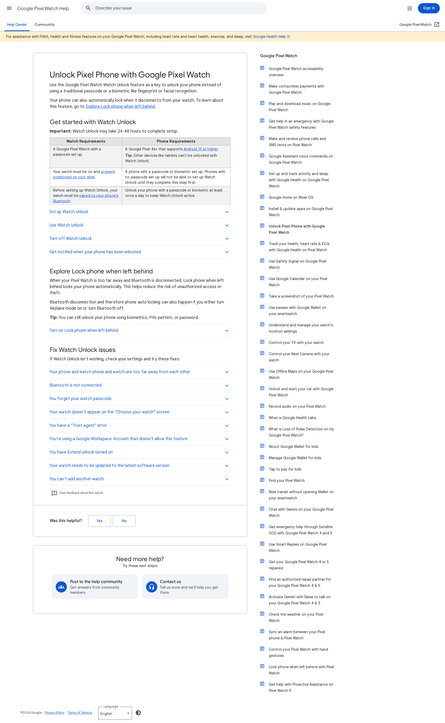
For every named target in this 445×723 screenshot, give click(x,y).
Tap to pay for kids (285, 469)
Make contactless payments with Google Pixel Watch (296, 89)
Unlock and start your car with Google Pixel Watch (301, 392)
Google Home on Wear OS (291, 197)
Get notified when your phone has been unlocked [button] (95, 252)
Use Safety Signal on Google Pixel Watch (297, 264)
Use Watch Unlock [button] (66, 225)
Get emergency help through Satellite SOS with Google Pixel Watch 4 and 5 (301, 530)
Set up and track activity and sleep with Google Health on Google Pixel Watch (299, 179)
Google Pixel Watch (278, 55)
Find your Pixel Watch (287, 480)
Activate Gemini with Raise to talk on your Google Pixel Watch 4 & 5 (300, 600)
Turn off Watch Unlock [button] (70, 238)
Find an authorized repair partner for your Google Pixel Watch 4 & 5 (300, 582)
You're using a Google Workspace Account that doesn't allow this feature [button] (118, 438)
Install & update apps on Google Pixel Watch (301, 211)
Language (111, 706)
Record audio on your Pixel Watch (297, 406)
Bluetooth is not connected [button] (75, 385)
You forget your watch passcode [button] (80, 398)
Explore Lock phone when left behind (120, 106)
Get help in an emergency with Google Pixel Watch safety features (301, 124)
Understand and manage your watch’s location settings (301, 328)
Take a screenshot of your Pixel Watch (301, 296)
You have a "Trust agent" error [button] (78, 425)
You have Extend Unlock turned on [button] (81, 452)
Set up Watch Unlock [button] (68, 211)
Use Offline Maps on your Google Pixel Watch (301, 374)
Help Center (17, 24)
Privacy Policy (54, 713)
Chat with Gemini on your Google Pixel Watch (301, 512)
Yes (99, 521)
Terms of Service (79, 713)
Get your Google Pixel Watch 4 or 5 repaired (299, 565)
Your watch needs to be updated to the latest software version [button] (109, 465)
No (124, 521)
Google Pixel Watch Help (43, 8)
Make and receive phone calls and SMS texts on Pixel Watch (297, 141)
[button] (9, 8)
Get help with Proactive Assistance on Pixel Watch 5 (301, 687)
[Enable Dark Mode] (138, 713)
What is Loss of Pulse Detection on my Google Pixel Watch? (301, 432)
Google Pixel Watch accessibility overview (296, 71)
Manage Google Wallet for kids (295, 458)
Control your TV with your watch (296, 342)
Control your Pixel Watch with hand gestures (298, 652)
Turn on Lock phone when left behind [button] (83, 330)
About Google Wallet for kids (293, 446)
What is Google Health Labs (292, 417)
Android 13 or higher (201, 149)
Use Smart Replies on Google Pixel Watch (298, 547)
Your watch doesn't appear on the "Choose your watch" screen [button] (109, 412)
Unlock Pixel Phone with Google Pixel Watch (297, 229)
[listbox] (115, 713)
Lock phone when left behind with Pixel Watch (301, 670)
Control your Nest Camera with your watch (299, 357)
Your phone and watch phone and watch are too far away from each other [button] (120, 371)
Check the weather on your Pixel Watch (296, 617)
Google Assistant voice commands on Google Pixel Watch (301, 159)
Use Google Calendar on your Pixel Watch (298, 281)
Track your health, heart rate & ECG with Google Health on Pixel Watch (299, 246)
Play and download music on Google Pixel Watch (299, 106)
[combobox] (181, 8)
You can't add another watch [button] (76, 479)
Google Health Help (269, 36)
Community (45, 24)
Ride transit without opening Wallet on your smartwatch (301, 495)
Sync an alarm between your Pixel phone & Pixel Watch (297, 635)
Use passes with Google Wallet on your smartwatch (297, 310)
